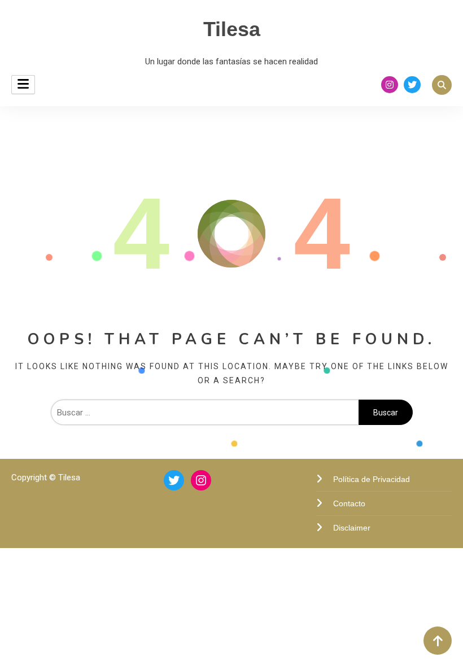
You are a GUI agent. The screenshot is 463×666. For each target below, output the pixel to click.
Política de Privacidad (371, 479)
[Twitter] (174, 480)
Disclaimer (351, 527)
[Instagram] (201, 480)
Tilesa (231, 29)
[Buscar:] (205, 413)
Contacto (349, 503)
